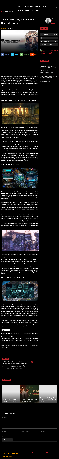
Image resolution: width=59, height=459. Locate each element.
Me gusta (54, 34)
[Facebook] (33, 453)
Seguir (55, 38)
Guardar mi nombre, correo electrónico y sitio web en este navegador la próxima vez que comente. (22, 436)
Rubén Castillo (53, 22)
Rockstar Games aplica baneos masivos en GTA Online (47, 73)
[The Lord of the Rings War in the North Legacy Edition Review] (48, 394)
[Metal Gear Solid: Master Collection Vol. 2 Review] (11, 394)
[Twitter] (42, 453)
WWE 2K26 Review (44, 70)
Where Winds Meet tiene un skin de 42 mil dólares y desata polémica (48, 77)
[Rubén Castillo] (48, 21)
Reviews (3, 28)
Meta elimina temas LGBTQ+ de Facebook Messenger (47, 80)
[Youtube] (47, 453)
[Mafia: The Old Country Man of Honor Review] (29, 394)
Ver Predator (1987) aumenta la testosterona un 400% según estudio (48, 67)
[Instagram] (37, 453)
